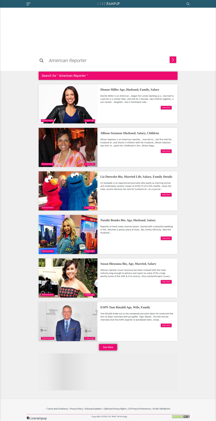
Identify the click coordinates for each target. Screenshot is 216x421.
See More (108, 347)
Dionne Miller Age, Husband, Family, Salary (129, 89)
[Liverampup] (109, 3)
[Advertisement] (24, 28)
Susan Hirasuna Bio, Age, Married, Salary (128, 264)
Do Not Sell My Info (161, 409)
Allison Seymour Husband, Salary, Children (129, 133)
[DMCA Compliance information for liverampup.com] (181, 417)
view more (166, 107)
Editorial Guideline (93, 409)
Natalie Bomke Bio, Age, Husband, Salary (128, 220)
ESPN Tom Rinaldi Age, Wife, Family (125, 307)
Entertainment (47, 120)
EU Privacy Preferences (140, 409)
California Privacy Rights (115, 409)
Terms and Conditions (57, 409)
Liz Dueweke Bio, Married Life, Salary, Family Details (136, 176)
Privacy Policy (76, 409)
